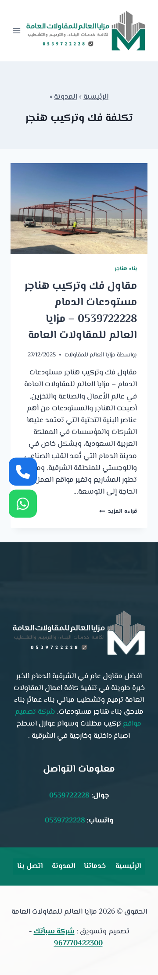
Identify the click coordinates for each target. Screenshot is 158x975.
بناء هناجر (126, 269)
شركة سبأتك (54, 931)
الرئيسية (95, 97)
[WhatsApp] (23, 503)
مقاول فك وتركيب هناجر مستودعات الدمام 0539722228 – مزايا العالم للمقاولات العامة (81, 311)
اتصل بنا (30, 866)
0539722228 (69, 795)
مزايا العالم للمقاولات (90, 354)
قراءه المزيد (118, 511)
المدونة (65, 97)
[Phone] (23, 472)
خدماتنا (95, 866)
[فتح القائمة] (16, 30)
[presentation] (79, 208)
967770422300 (78, 943)
